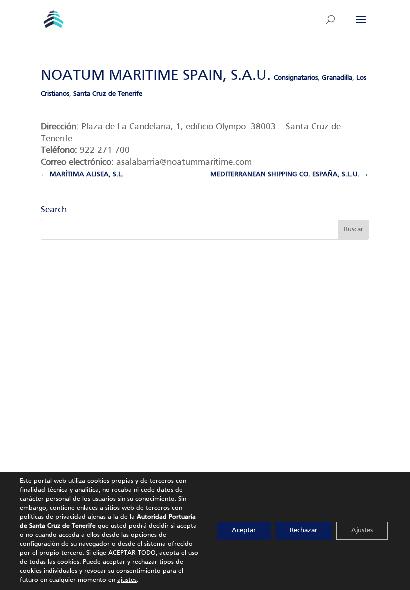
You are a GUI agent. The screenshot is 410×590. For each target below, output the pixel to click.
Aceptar (244, 531)
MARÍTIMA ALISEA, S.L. (82, 175)
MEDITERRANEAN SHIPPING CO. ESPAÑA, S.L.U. (289, 175)
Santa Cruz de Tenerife (108, 94)
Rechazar (304, 531)
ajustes (127, 581)
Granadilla (337, 78)
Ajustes (362, 531)
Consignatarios (296, 78)
